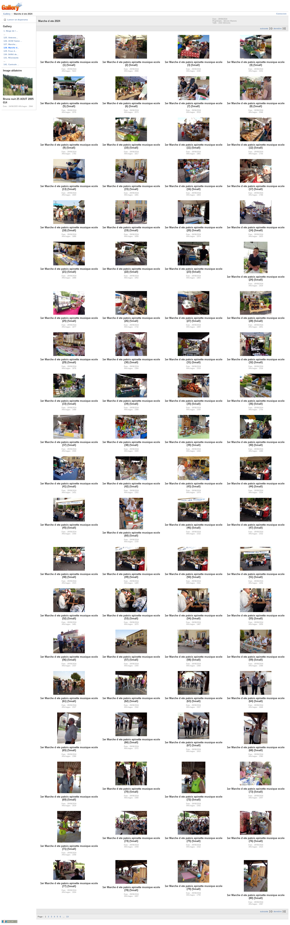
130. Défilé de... (11, 54)
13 (67, 917)
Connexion (281, 14)
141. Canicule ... (11, 64)
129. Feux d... (10, 51)
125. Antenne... (11, 38)
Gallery (6, 14)
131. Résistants (11, 58)
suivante (264, 28)
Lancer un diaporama (17, 20)
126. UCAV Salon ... (13, 41)
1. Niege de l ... (11, 31)
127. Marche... (10, 44)
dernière (278, 28)
